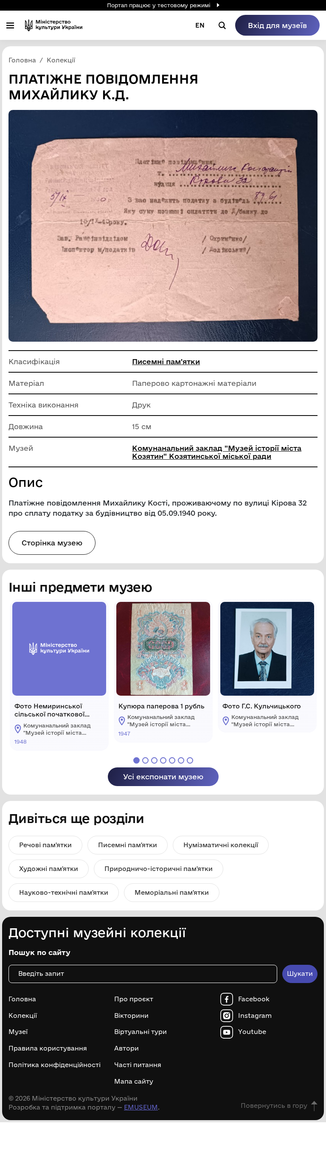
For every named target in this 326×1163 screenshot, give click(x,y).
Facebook (254, 999)
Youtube (252, 1031)
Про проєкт (133, 999)
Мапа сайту (133, 1081)
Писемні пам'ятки (166, 361)
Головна (22, 999)
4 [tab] (163, 760)
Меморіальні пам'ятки (172, 892)
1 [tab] (136, 760)
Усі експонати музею (163, 777)
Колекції (22, 1015)
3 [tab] (154, 760)
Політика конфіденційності (54, 1065)
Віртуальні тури (140, 1031)
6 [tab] (181, 760)
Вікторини (131, 1015)
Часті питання (137, 1065)
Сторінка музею (52, 543)
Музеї (18, 1031)
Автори (126, 1048)
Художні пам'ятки (48, 868)
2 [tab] (145, 760)
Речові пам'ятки (45, 844)
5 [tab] (172, 760)
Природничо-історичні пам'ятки (158, 868)
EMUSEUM (141, 1107)
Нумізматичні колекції (220, 844)
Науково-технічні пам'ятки (63, 892)
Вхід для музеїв (277, 25)
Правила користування (47, 1048)
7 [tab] (190, 760)
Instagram (255, 1015)
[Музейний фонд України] (53, 25)
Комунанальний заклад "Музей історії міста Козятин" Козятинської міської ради (216, 452)
